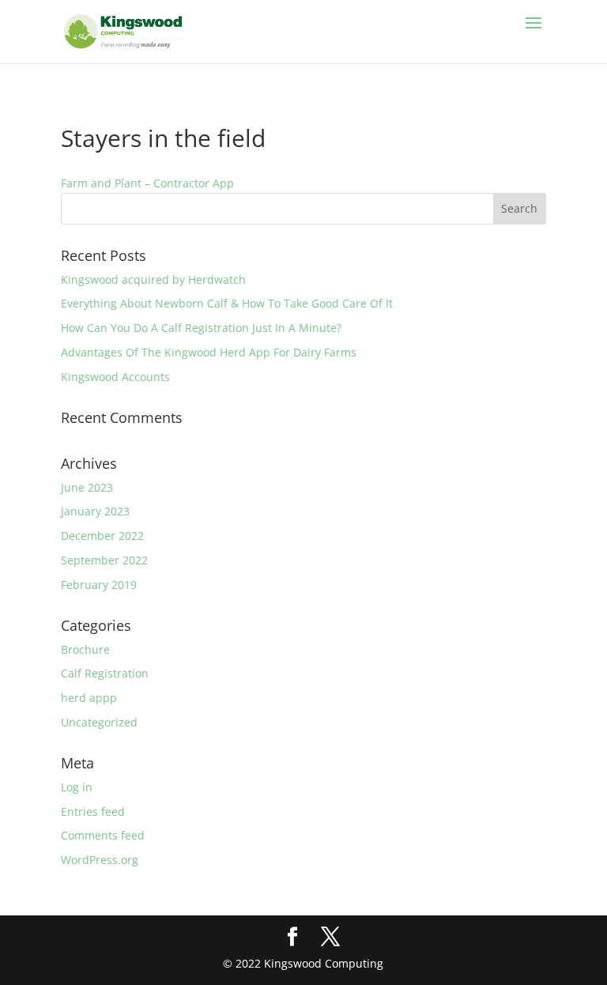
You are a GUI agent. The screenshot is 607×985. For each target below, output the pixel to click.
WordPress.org (99, 859)
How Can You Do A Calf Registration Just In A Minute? (201, 327)
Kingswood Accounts (115, 376)
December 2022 (102, 535)
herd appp (89, 697)
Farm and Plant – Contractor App (147, 183)
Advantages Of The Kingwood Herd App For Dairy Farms (208, 352)
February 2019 (99, 584)
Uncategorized (99, 722)
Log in (76, 786)
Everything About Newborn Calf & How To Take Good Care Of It (227, 303)
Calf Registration (105, 673)
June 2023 (87, 487)
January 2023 (95, 511)
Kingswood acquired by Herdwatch (153, 279)
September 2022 (104, 560)
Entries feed (93, 811)
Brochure (85, 649)
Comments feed (103, 835)
